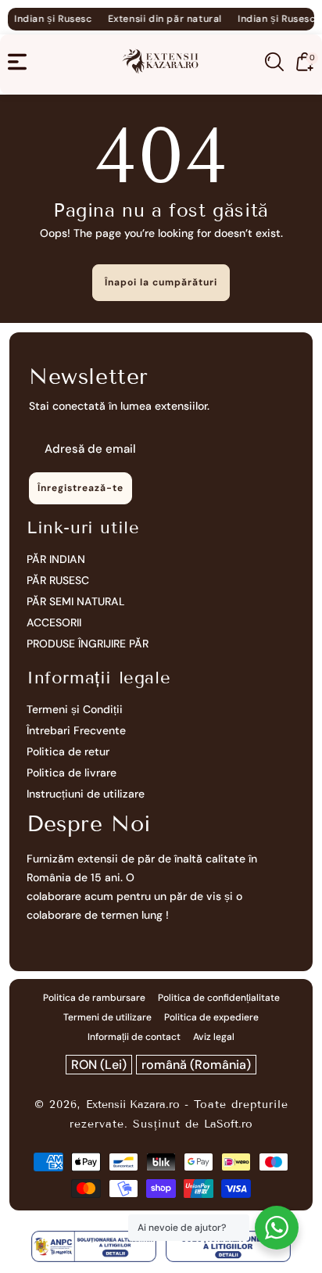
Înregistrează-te (80, 488)
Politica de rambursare (94, 998)
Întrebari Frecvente (76, 730)
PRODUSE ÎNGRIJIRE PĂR (87, 643)
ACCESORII (54, 622)
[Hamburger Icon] (17, 61)
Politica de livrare (71, 773)
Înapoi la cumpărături (161, 282)
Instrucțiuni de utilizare (86, 794)
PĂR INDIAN (56, 559)
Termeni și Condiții (75, 709)
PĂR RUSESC (58, 580)
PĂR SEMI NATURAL (76, 601)
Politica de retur (68, 751)
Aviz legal (213, 1037)
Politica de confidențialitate (219, 998)
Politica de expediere (211, 1017)
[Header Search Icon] (274, 61)
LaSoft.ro (228, 1124)
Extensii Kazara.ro (133, 1104)
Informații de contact (134, 1037)
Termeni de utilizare (107, 1017)
